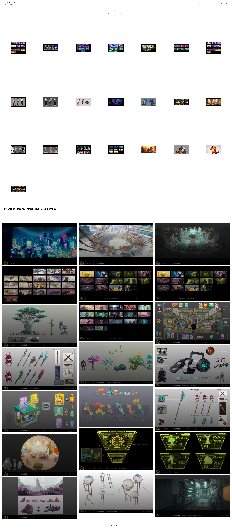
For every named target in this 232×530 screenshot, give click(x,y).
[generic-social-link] (226, 3)
